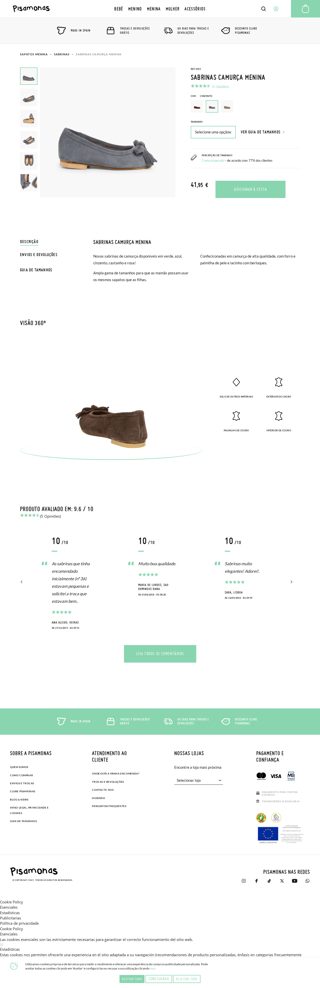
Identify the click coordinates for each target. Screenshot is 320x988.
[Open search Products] (263, 8)
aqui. (153, 968)
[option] (197, 106)
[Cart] (305, 9)
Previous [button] (22, 581)
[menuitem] (118, 8)
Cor (201, 96)
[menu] (160, 8)
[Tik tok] (269, 881)
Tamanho (197, 121)
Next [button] (290, 581)
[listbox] (245, 107)
